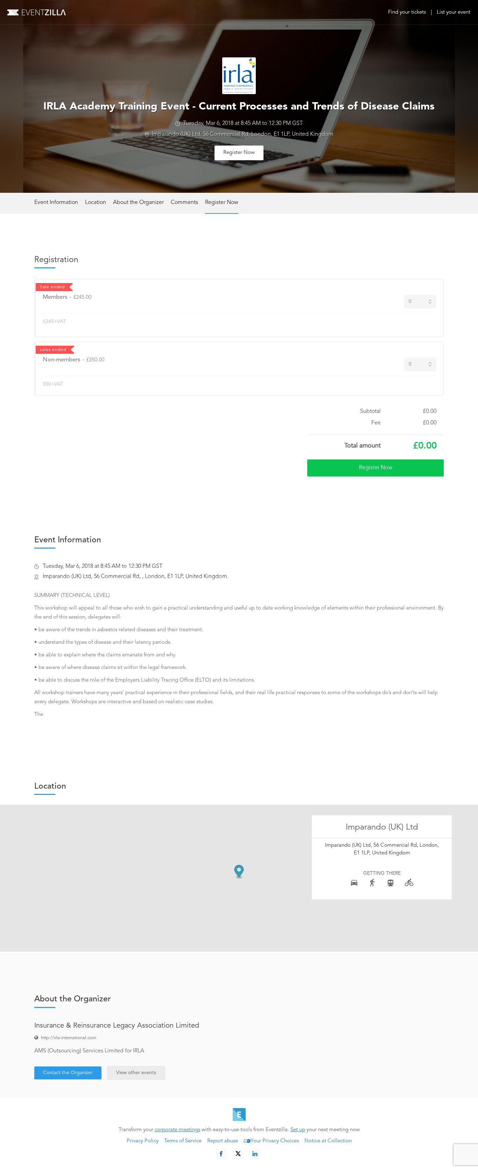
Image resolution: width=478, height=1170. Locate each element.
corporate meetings (177, 1130)
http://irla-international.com (68, 1038)
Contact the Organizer (68, 1072)
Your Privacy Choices (275, 1141)
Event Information (56, 202)
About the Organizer (138, 202)
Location (95, 202)
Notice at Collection (328, 1141)
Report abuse (222, 1141)
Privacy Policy (143, 1141)
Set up (297, 1130)
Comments (184, 202)
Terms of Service (183, 1141)
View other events (136, 1072)
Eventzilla (36, 12)
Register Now (239, 152)
